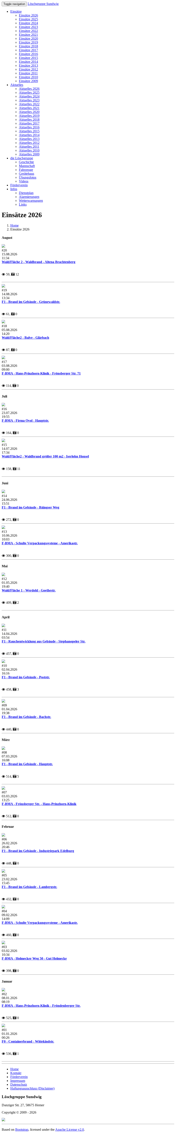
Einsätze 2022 (28, 31)
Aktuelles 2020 (29, 112)
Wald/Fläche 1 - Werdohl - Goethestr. (29, 590)
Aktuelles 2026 (29, 88)
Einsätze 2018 (28, 46)
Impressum (17, 1080)
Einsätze (16, 11)
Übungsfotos (27, 177)
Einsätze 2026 (28, 15)
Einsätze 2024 (28, 23)
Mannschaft (27, 166)
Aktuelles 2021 (29, 108)
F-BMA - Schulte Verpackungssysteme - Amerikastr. (40, 543)
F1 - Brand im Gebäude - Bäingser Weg (30, 507)
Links (23, 204)
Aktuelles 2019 (29, 115)
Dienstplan (26, 193)
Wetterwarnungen (31, 200)
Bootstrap (21, 1129)
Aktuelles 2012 (29, 143)
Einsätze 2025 (28, 19)
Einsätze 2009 (28, 81)
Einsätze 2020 (28, 38)
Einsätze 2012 (28, 69)
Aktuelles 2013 (29, 139)
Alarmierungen (29, 197)
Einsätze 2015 (28, 58)
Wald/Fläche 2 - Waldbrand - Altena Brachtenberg (38, 262)
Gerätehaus (26, 173)
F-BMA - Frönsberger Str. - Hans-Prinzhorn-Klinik (39, 804)
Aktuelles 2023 (29, 100)
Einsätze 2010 (28, 77)
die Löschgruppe (21, 158)
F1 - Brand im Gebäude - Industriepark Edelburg (38, 851)
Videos (23, 181)
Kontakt (15, 1073)
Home (14, 225)
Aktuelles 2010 (29, 150)
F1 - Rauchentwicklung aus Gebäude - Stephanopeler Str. (43, 641)
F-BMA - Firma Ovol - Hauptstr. (25, 420)
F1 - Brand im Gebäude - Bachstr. (26, 717)
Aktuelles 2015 (29, 131)
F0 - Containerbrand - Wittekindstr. (28, 1041)
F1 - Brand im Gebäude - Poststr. (26, 677)
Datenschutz (18, 1084)
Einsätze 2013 (28, 65)
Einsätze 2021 (28, 34)
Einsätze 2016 (28, 54)
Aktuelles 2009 (29, 154)
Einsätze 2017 (28, 50)
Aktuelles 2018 (29, 119)
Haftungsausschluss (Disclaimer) (32, 1088)
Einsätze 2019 (28, 42)
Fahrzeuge (26, 170)
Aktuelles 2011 (29, 146)
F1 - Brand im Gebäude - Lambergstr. (29, 887)
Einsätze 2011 (28, 73)
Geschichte (26, 162)
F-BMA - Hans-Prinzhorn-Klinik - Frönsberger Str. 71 (41, 373)
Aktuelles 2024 (29, 96)
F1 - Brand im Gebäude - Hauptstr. (27, 764)
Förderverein (19, 185)
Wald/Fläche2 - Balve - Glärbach (25, 337)
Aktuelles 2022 (29, 104)
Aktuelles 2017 (29, 123)
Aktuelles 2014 (29, 135)
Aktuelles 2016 (29, 127)
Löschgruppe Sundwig (43, 4)
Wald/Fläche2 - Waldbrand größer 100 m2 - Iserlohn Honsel (45, 456)
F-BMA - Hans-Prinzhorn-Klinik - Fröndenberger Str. (41, 1005)
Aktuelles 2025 (29, 92)
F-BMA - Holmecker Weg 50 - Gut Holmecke (34, 958)
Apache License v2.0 (69, 1129)
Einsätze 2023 (28, 27)
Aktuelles (16, 85)
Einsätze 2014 (28, 61)
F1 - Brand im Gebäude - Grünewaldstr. (31, 302)
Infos (13, 189)
